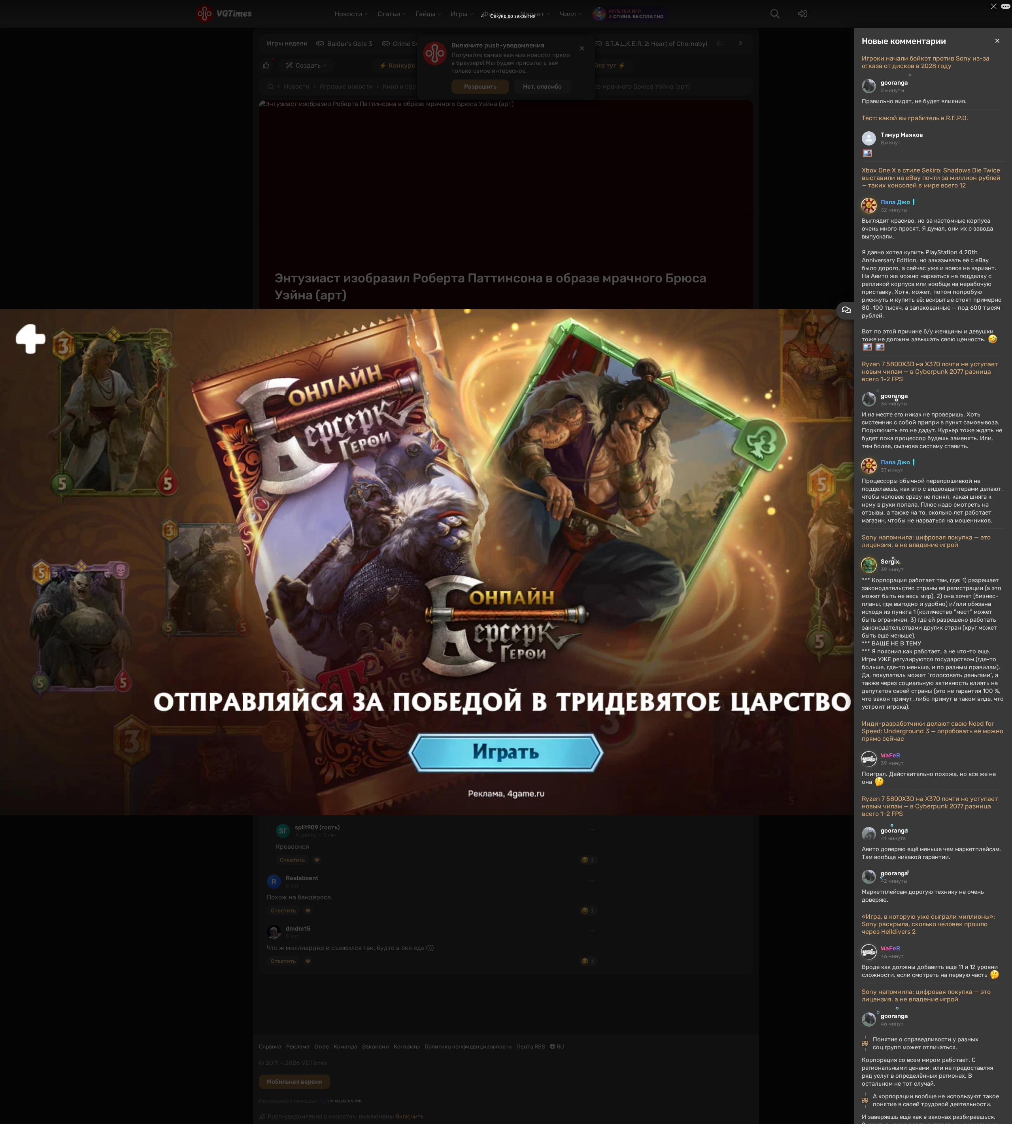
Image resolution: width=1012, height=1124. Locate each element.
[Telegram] (689, 325)
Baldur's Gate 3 (349, 43)
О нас (321, 1046)
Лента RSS (531, 1046)
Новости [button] (348, 14)
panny (295, 776)
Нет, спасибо (542, 86)
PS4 (471, 568)
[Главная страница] (223, 14)
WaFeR (890, 755)
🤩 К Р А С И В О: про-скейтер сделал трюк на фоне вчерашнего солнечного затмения (409, 524)
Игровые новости (346, 86)
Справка (270, 1046)
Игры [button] (459, 14)
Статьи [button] (389, 14)
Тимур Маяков (902, 134)
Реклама (298, 1046)
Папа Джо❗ (899, 202)
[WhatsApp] (717, 325)
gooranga (894, 82)
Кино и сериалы (407, 86)
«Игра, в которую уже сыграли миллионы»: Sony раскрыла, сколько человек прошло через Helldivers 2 (928, 924)
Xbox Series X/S (383, 568)
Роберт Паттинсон (298, 578)
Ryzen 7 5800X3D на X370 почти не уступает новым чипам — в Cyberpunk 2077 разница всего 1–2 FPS (930, 371)
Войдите (285, 757)
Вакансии (375, 1046)
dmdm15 (298, 928)
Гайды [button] (425, 14)
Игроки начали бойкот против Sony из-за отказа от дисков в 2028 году (925, 62)
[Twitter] (731, 325)
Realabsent (302, 878)
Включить (409, 1116)
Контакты (407, 1046)
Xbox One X (338, 568)
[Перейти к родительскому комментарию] (270, 827)
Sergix (890, 561)
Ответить (283, 809)
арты (587, 568)
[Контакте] (703, 325)
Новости (297, 86)
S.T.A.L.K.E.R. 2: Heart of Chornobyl (656, 43)
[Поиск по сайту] (775, 14)
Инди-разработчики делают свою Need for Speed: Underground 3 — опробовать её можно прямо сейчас (932, 731)
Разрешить (480, 86)
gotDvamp (305, 325)
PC (275, 568)
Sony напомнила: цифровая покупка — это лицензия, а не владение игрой (926, 541)
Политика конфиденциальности (468, 1046)
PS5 (451, 568)
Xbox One (302, 568)
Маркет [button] (532, 14)
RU (559, 1046)
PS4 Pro (425, 568)
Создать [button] (308, 65)
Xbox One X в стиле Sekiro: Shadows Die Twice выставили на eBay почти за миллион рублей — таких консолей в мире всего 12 (931, 178)
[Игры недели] (740, 43)
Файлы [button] (494, 14)
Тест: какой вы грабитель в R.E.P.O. (915, 118)
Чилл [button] (568, 14)
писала (398, 488)
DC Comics (348, 578)
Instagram (386, 578)
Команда (345, 1046)
